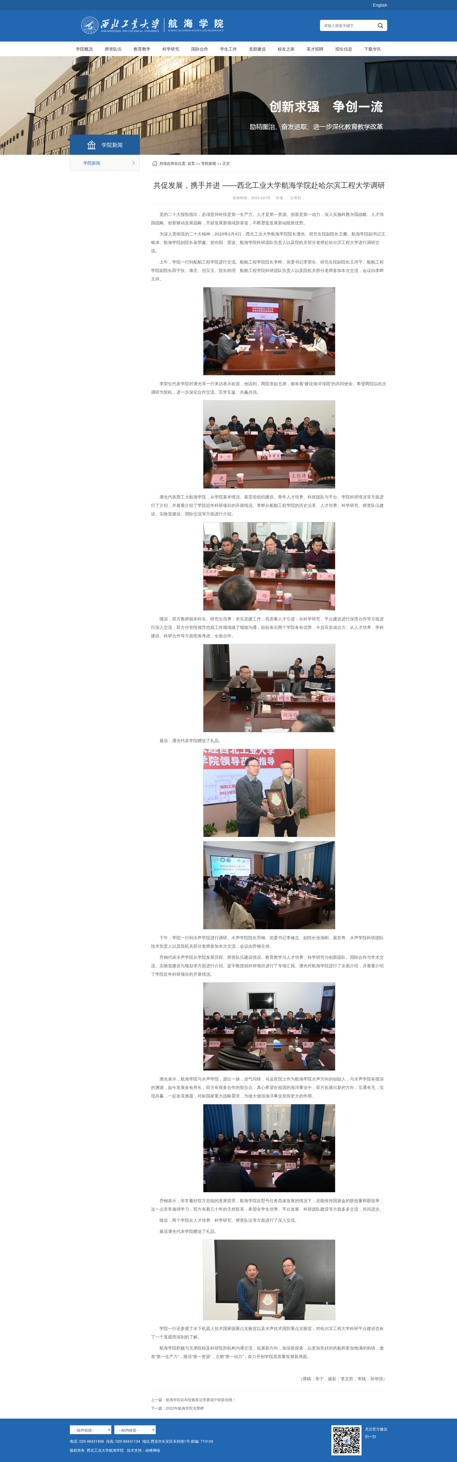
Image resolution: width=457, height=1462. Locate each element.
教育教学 (142, 49)
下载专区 (372, 49)
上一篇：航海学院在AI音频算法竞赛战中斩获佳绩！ (193, 1399)
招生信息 (343, 49)
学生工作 (228, 49)
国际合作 (199, 49)
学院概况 (84, 49)
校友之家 (286, 49)
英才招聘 (315, 49)
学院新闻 (91, 163)
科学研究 (170, 49)
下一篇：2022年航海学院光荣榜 (177, 1408)
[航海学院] (152, 25)
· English (379, 5)
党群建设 (257, 49)
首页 (191, 163)
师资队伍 (113, 49)
